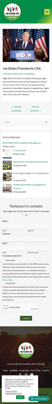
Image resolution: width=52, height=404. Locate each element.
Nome (5, 221)
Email (5, 243)
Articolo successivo (35, 107)
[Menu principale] (47, 12)
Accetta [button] (20, 397)
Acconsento (10, 260)
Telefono (6, 234)
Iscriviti (26, 318)
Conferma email (32, 253)
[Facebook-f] (20, 374)
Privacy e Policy (7, 280)
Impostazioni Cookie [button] (13, 394)
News (21, 74)
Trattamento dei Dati (12, 256)
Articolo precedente (16, 107)
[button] (39, 398)
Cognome (30, 231)
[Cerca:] (26, 122)
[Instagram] (26, 374)
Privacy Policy (11, 391)
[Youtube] (31, 374)
